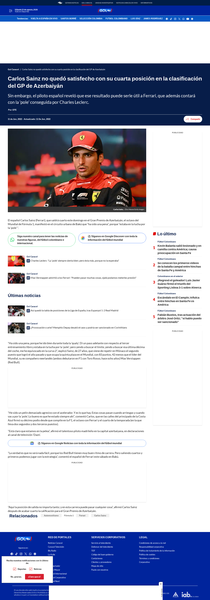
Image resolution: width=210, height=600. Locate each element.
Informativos (146, 3)
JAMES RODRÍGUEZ (153, 18)
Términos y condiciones (149, 558)
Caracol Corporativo (57, 578)
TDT (93, 551)
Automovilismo (51, 515)
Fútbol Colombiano (167, 241)
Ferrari (82, 515)
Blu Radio (52, 551)
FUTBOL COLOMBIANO (116, 18)
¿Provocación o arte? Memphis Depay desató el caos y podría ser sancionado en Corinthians (79, 327)
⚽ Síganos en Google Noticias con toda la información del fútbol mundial (80, 443)
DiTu (50, 562)
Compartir (195, 119)
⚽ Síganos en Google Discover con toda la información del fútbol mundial (112, 238)
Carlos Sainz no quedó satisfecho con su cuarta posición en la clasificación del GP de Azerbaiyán (63, 69)
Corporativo (144, 562)
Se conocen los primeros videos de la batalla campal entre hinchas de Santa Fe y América (179, 266)
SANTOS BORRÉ (68, 18)
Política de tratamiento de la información (157, 551)
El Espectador (54, 566)
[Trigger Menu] (10, 10)
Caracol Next (54, 581)
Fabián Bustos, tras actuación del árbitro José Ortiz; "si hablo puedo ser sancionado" (180, 318)
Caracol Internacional (57, 574)
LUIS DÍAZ (135, 18)
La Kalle (51, 555)
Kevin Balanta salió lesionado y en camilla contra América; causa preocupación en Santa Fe (179, 249)
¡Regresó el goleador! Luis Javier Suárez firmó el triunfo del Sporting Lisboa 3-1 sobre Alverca (179, 283)
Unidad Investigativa (104, 3)
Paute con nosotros (99, 570)
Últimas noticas (72, 3)
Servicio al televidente (101, 543)
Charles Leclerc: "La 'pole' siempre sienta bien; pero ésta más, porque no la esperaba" (75, 260)
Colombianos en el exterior (170, 276)
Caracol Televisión (56, 547)
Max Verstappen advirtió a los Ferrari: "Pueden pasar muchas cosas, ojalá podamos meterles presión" (83, 277)
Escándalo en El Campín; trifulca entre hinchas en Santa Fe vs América (178, 301)
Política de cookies (147, 555)
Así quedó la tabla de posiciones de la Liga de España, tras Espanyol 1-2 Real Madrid (74, 310)
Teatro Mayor (54, 570)
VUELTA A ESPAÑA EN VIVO (44, 18)
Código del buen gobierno (102, 555)
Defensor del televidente (102, 547)
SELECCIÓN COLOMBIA (90, 18)
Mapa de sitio (97, 566)
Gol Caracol (87, 3)
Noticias (38, 569)
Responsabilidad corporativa (151, 547)
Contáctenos (97, 558)
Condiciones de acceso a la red (152, 543)
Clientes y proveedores (101, 562)
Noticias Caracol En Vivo (127, 3)
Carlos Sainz (100, 515)
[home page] (60, 3)
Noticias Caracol (55, 543)
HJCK (50, 558)
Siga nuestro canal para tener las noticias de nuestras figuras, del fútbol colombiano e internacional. (42, 240)
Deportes (22, 569)
